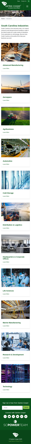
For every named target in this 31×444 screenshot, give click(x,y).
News (18, 1)
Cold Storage (8, 193)
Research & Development (13, 355)
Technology (7, 387)
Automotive (7, 161)
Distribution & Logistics (12, 225)
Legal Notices (12, 441)
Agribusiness (8, 129)
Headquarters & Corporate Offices (13, 258)
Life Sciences (8, 291)
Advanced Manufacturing (13, 65)
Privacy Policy (19, 441)
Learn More (6, 68)
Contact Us (23, 1)
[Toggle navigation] (27, 6)
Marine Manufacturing (12, 323)
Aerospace (7, 97)
